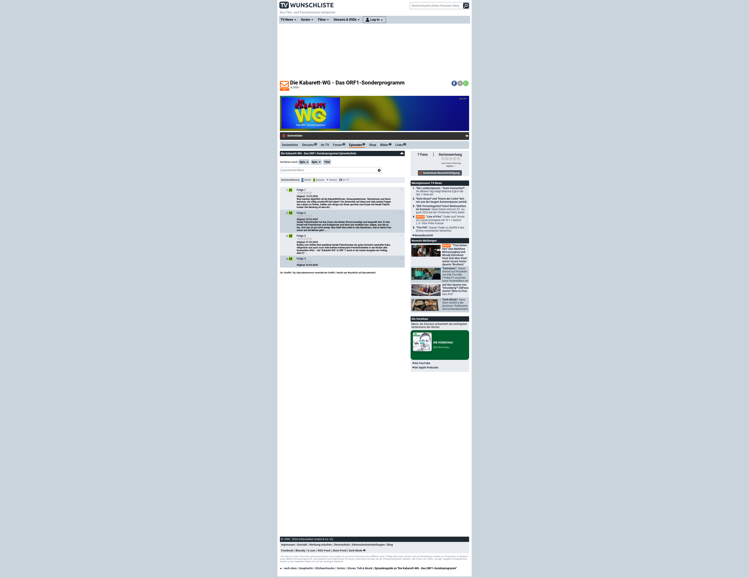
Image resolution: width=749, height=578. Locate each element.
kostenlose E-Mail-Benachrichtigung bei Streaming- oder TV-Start (348, 135)
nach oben (290, 568)
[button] (454, 83)
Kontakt (302, 544)
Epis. (303, 162)
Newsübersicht (423, 235)
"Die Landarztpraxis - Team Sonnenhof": (440, 191)
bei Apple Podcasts (426, 367)
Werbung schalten (320, 544)
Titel (327, 162)
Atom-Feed (339, 550)
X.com (311, 550)
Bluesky (300, 550)
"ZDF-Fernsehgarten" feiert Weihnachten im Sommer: (441, 209)
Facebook (287, 550)
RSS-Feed (324, 550)
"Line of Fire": (440, 220)
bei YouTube (422, 363)
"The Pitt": (440, 229)
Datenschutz (342, 544)
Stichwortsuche (325, 568)
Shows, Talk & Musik (359, 568)
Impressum (288, 544)
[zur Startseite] (306, 4)
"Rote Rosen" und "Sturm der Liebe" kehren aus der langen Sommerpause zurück (441, 200)
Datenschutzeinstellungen (368, 544)
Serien (341, 568)
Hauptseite (306, 568)
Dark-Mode (356, 550)
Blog (390, 544)
